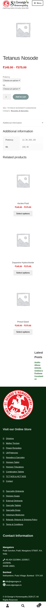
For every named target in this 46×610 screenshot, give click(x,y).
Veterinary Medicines (15, 515)
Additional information (12, 123)
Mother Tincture (13, 443)
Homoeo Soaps (13, 496)
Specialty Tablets (13, 505)
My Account (7, 606)
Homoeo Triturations (15, 467)
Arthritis (37, 368)
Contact (9, 481)
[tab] (23, 123)
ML (4, 85)
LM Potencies (12, 453)
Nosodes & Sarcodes (19, 111)
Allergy (37, 365)
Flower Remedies (13, 448)
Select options (23, 214)
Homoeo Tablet (12, 462)
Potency (6, 77)
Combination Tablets (15, 472)
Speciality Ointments (15, 491)
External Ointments (14, 501)
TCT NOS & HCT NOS (16, 476)
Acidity (37, 362)
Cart (35, 603)
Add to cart (21, 97)
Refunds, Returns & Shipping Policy (21, 520)
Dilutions (10, 438)
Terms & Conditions (14, 524)
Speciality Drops (13, 510)
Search (23, 606)
